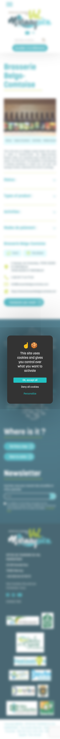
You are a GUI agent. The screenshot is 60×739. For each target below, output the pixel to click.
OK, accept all (30, 380)
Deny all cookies (30, 386)
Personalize (30, 393)
